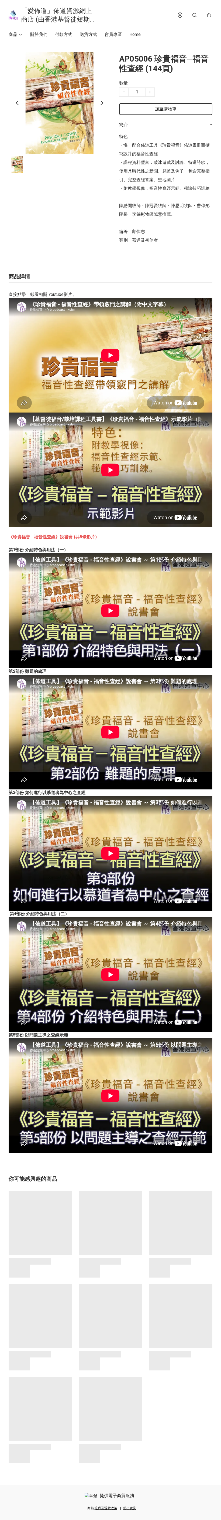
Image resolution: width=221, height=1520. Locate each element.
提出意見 (129, 1508)
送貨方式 (88, 34)
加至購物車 (166, 109)
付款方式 (63, 34)
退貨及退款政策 (106, 1508)
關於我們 (38, 34)
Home (135, 34)
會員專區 (113, 34)
